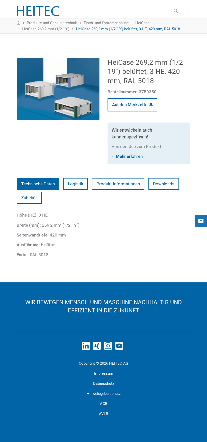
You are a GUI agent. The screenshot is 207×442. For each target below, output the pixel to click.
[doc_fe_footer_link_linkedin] (87, 347)
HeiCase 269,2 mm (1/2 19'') (45, 29)
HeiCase (142, 23)
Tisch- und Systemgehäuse (106, 23)
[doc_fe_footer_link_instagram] (109, 347)
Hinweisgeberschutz (104, 393)
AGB (103, 403)
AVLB (103, 413)
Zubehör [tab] (29, 197)
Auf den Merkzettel (130, 104)
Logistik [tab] (75, 183)
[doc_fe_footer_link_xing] (98, 347)
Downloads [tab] (163, 183)
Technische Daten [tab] (38, 183)
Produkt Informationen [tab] (118, 183)
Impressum (103, 373)
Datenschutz (103, 383)
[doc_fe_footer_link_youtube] (120, 347)
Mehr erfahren (129, 156)
